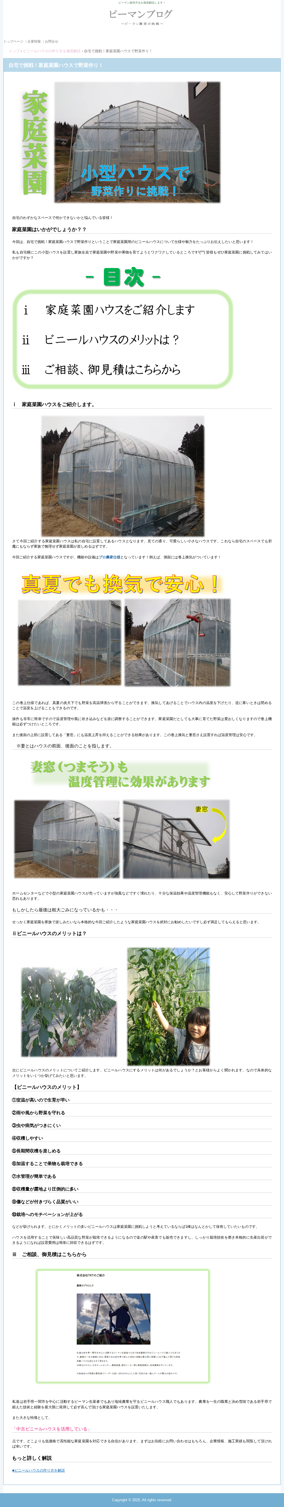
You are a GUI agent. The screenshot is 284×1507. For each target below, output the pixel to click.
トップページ (13, 41)
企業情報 (34, 41)
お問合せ (51, 41)
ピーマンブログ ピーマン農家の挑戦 (142, 20)
